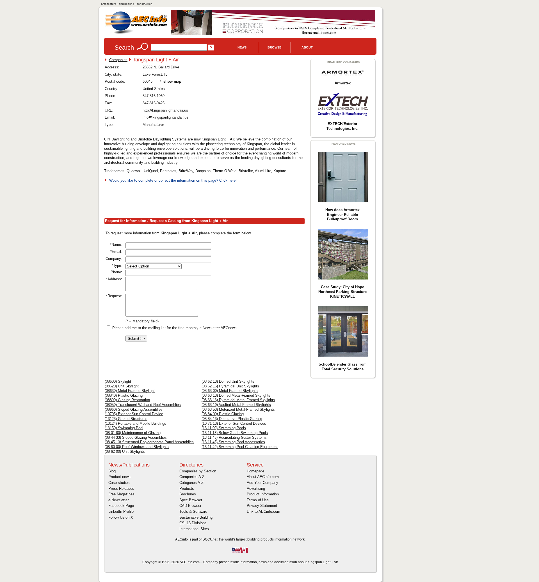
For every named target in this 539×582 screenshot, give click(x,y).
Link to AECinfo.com (263, 511)
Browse (274, 47)
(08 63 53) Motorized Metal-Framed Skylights (238, 409)
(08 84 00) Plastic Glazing (223, 414)
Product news (119, 477)
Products (186, 488)
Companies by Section (197, 471)
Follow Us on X (120, 517)
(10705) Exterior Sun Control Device (134, 414)
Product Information (263, 494)
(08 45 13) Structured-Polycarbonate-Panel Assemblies (149, 442)
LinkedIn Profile (121, 511)
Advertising (256, 488)
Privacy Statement (262, 506)
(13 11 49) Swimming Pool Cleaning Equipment (240, 447)
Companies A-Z (191, 477)
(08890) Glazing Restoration (127, 400)
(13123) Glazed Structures (126, 419)
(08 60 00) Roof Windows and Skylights (137, 447)
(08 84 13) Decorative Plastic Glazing (232, 419)
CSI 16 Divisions (193, 523)
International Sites (194, 529)
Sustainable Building (196, 517)
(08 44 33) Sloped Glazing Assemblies (136, 437)
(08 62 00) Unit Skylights (125, 451)
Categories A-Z (191, 483)
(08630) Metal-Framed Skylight (130, 391)
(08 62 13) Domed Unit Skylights (228, 381)
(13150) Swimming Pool (124, 428)
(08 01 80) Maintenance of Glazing (133, 433)
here (232, 180)
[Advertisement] (206, 199)
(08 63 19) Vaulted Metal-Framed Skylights (236, 405)
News (241, 47)
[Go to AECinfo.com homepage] (136, 33)
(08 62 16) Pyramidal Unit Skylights (230, 386)
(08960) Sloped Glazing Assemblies (134, 409)
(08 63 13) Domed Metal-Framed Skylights (236, 395)
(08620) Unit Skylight (122, 386)
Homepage (255, 471)
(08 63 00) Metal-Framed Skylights (230, 391)
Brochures (187, 494)
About (307, 47)
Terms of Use (258, 500)
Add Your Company (262, 483)
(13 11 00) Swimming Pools (224, 428)
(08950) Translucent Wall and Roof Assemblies (143, 405)
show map (172, 81)
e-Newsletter (118, 500)
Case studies (119, 483)
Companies (118, 60)
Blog (112, 471)
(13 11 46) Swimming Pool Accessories (233, 442)
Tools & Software (193, 511)
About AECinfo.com (263, 477)
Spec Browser (190, 500)
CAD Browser (190, 506)
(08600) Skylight (118, 381)
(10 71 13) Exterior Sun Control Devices (234, 423)
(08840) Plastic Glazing (124, 395)
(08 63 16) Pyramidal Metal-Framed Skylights (238, 400)
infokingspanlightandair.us (165, 117)
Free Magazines (121, 494)
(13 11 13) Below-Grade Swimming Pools (235, 433)
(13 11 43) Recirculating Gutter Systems (234, 437)
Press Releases (121, 488)
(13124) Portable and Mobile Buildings (135, 423)
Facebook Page (121, 506)
